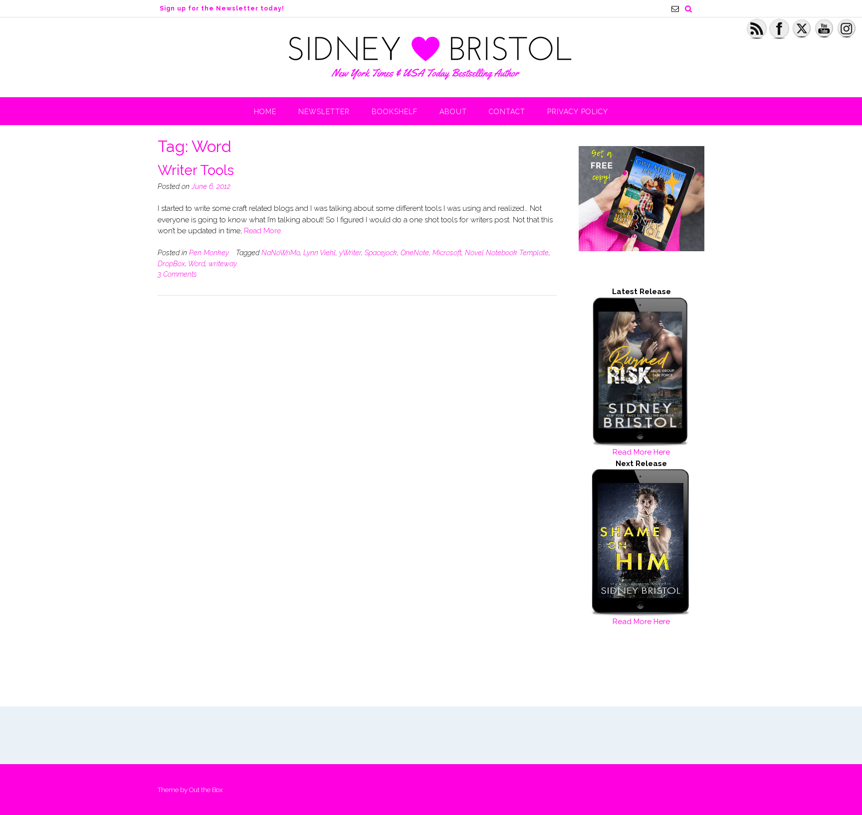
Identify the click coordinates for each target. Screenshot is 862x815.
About (453, 112)
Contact (507, 112)
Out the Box (205, 790)
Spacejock (381, 253)
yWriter (350, 253)
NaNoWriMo (280, 253)
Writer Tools (196, 170)
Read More (262, 230)
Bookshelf (395, 112)
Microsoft (446, 253)
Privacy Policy (577, 112)
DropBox (171, 264)
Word (196, 264)
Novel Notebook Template (507, 253)
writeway (223, 264)
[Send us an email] (675, 8)
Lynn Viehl (319, 253)
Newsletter (324, 112)
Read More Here (641, 452)
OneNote (415, 253)
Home (265, 112)
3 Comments (177, 274)
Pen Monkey (209, 253)
